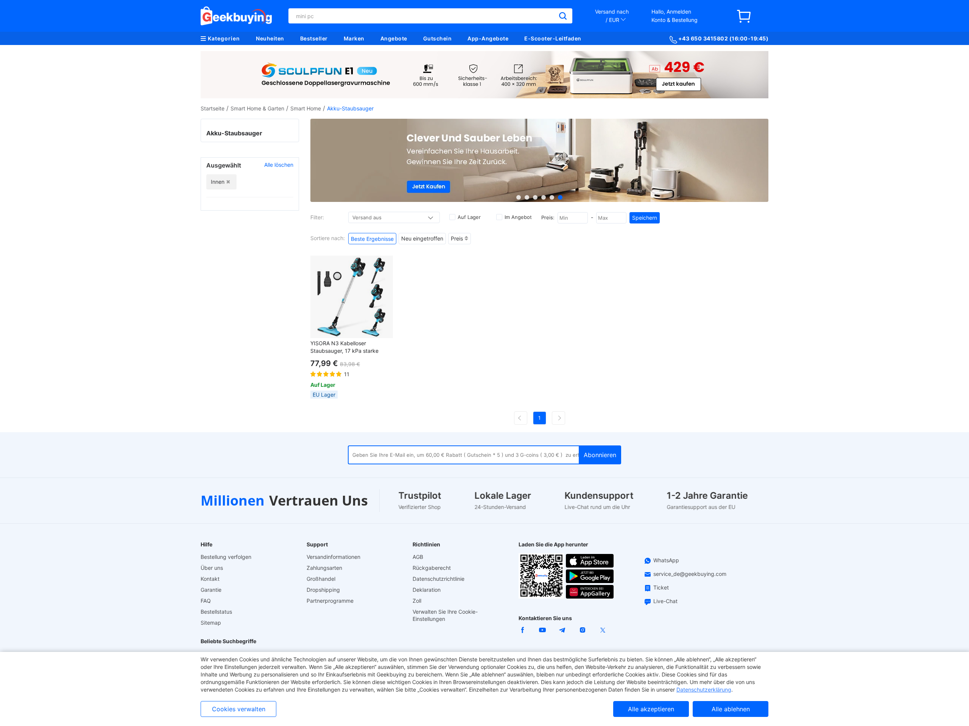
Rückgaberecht (432, 568)
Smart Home (305, 108)
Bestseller (314, 38)
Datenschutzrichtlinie (438, 579)
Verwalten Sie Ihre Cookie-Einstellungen (445, 615)
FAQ (206, 600)
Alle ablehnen (731, 709)
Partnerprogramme (330, 600)
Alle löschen (278, 164)
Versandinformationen (333, 557)
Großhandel (321, 579)
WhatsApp (666, 560)
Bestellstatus (216, 611)
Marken (354, 38)
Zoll (417, 600)
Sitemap (211, 622)
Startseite (212, 108)
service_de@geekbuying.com (689, 574)
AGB (418, 557)
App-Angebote (487, 38)
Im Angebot (518, 217)
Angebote (393, 38)
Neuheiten (270, 38)
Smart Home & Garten (257, 108)
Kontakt (210, 579)
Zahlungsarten (324, 568)
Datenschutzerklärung (703, 689)
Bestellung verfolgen (226, 557)
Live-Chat (665, 601)
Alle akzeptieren (651, 709)
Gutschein (437, 38)
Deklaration (427, 589)
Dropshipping (323, 589)
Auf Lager (469, 217)
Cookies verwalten (238, 709)
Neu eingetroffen (422, 238)
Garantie (211, 589)
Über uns (212, 568)
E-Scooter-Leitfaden (552, 38)
